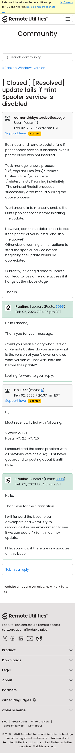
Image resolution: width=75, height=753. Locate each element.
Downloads (11, 660)
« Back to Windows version (23, 67)
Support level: (16, 133)
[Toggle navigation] (68, 18)
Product (9, 650)
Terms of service (13, 726)
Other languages (16, 700)
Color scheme (13, 710)
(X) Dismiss (66, 2)
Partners (9, 690)
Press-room (19, 721)
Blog (4, 721)
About (7, 680)
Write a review (40, 721)
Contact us (35, 726)
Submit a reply (17, 569)
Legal (6, 670)
